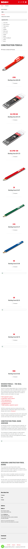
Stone (4, 39)
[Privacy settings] (2, 546)
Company (3, 495)
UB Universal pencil (7, 401)
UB (14, 298)
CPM (14, 77)
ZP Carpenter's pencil (7, 397)
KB (14, 261)
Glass (4, 27)
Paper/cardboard (7, 37)
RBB (14, 371)
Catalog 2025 (3, 538)
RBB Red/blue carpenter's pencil (10, 405)
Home (2, 5)
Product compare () (8, 49)
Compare (15, 83)
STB (14, 224)
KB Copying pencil (6, 400)
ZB (14, 187)
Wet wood (5, 31)
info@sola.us (5, 514)
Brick (4, 41)
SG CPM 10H (14, 151)
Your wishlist (23, 2)
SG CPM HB (14, 114)
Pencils (3, 14)
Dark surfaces (6, 24)
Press (2, 497)
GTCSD (8, 544)
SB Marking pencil (6, 403)
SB (14, 334)
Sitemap (18, 544)
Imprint (13, 544)
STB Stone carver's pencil (8, 398)
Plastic (4, 34)
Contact (2, 499)
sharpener (13, 411)
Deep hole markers (5, 16)
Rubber (5, 29)
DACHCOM (22, 546)
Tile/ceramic (6, 26)
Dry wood (5, 32)
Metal (4, 36)
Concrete (5, 22)
